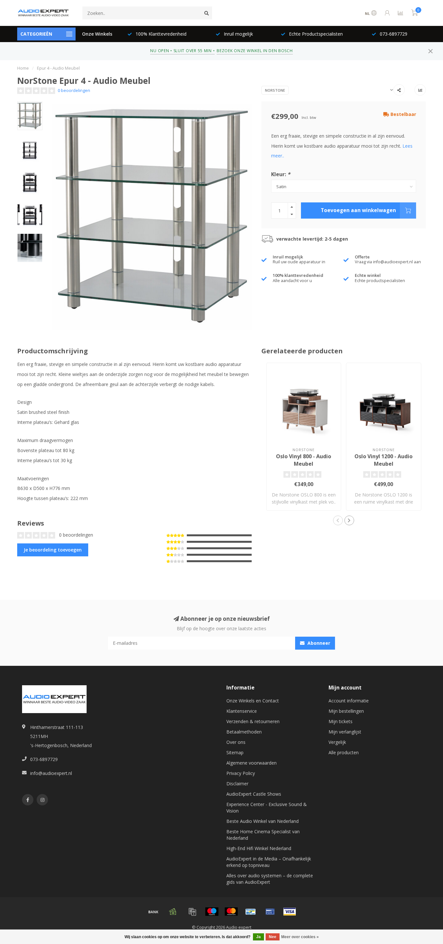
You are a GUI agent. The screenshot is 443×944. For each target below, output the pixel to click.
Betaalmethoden (244, 732)
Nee (272, 937)
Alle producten (344, 752)
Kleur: (280, 174)
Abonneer (318, 643)
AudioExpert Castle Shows (253, 794)
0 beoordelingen (74, 90)
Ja (258, 937)
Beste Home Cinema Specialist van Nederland (263, 834)
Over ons (235, 742)
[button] (338, 520)
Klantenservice (241, 711)
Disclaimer (237, 783)
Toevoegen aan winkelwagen (358, 210)
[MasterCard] (231, 911)
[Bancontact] (251, 911)
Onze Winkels (97, 34)
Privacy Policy (240, 773)
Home (23, 68)
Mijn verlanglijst (345, 732)
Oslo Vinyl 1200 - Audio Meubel (383, 460)
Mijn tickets (341, 721)
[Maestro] (212, 911)
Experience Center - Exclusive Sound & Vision (266, 807)
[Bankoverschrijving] (153, 911)
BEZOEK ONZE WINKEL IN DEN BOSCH (255, 50)
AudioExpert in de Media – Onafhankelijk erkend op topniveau (268, 862)
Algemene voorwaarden (251, 763)
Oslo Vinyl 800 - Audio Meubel (303, 460)
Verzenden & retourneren (253, 721)
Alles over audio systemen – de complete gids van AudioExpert (269, 878)
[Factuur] (192, 911)
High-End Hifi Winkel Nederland (258, 848)
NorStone (275, 90)
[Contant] (173, 911)
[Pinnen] (270, 911)
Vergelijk (337, 742)
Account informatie (349, 701)
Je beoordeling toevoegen (53, 550)
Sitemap (235, 752)
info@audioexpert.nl (51, 773)
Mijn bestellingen (346, 711)
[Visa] (289, 911)
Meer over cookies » (300, 937)
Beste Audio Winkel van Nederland (262, 821)
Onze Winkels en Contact (252, 701)
